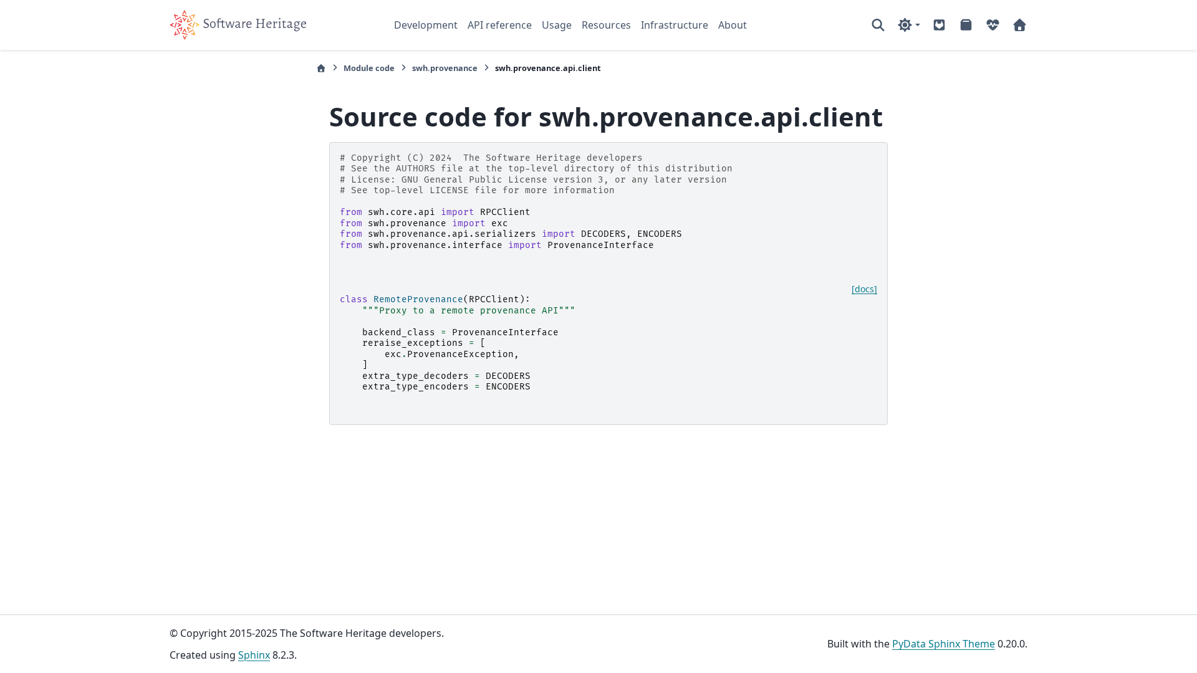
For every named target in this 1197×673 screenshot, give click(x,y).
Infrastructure (674, 25)
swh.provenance (445, 68)
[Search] (878, 25)
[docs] (864, 289)
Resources (606, 25)
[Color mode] (908, 25)
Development (426, 25)
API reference (500, 25)
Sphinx (254, 655)
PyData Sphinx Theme (943, 644)
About (732, 25)
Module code (369, 68)
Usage (557, 25)
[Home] (321, 68)
